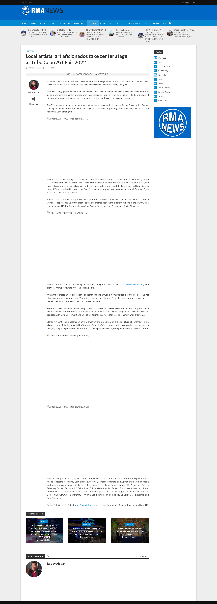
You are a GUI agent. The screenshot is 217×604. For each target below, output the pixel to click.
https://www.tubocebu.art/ (86, 505)
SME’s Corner (114, 23)
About (31, 2)
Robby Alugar (33, 92)
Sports (146, 23)
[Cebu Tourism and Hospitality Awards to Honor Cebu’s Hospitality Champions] (111, 33)
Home (25, 23)
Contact (23, 2)
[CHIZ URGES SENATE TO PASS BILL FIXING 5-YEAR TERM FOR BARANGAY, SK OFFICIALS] (23, 33)
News (33, 23)
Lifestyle (93, 23)
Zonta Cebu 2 (159, 23)
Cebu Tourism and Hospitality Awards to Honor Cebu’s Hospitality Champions (125, 33)
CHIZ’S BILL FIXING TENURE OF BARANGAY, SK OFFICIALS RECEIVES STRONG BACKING (67, 33)
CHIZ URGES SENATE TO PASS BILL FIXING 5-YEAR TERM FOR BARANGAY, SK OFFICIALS (37, 33)
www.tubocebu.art (134, 284)
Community (79, 23)
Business (43, 23)
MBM (102, 23)
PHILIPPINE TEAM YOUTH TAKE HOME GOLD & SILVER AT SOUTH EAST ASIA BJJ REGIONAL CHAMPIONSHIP (96, 34)
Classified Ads (64, 23)
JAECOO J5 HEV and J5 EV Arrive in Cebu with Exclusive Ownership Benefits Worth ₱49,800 (184, 33)
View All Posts (141, 556)
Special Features (132, 23)
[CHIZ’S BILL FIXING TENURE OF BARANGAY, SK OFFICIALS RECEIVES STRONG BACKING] (53, 33)
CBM (53, 23)
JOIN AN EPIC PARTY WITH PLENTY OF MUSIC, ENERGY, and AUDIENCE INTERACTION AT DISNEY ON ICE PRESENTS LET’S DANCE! (154, 35)
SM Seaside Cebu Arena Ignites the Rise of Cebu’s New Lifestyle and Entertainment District (87, 531)
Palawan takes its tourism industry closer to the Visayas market (130, 531)
